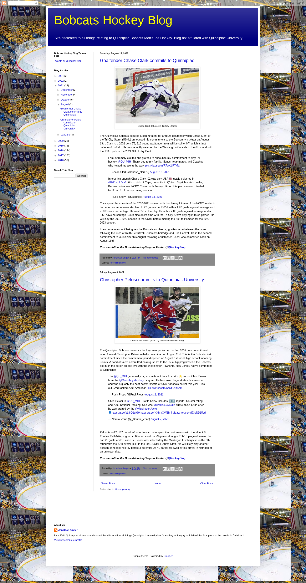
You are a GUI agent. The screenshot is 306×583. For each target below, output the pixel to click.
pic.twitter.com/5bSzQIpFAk (165, 387)
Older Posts (206, 483)
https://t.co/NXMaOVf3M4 (156, 412)
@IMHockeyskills (164, 404)
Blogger (168, 556)
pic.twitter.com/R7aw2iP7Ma (162, 165)
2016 (61, 160)
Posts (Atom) (122, 489)
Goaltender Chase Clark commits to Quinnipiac (147, 60)
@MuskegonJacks (146, 408)
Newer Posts (108, 483)
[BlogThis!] (169, 258)
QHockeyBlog (175, 247)
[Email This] (165, 258)
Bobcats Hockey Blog (113, 20)
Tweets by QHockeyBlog (68, 61)
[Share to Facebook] (176, 258)
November (67, 94)
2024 (61, 76)
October (65, 99)
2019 (61, 145)
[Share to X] (172, 258)
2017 (61, 155)
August (65, 104)
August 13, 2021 (160, 172)
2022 (61, 80)
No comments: (150, 257)
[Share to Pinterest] (180, 258)
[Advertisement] (239, 114)
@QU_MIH (124, 161)
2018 (61, 150)
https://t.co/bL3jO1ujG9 (126, 412)
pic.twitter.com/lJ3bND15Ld (189, 412)
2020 (61, 140)
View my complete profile (68, 540)
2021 (61, 85)
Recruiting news (117, 262)
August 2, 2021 (154, 394)
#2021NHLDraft (117, 182)
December (67, 89)
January (66, 134)
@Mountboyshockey (131, 380)
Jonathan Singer (68, 530)
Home (157, 483)
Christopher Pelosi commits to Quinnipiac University (152, 279)
